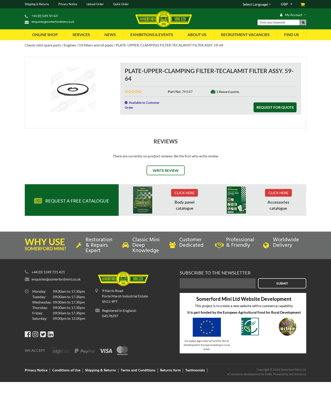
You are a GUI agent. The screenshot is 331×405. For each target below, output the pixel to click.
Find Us (291, 34)
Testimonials (195, 370)
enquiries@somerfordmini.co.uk (53, 22)
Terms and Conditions (138, 370)
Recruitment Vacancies (245, 34)
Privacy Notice (67, 4)
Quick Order (121, 4)
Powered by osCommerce (289, 374)
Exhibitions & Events (151, 34)
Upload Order (95, 4)
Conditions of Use (66, 370)
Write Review (166, 170)
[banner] (142, 200)
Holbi (268, 374)
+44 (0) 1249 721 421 (45, 16)
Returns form (170, 370)
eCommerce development (244, 374)
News (110, 34)
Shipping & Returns (37, 4)
